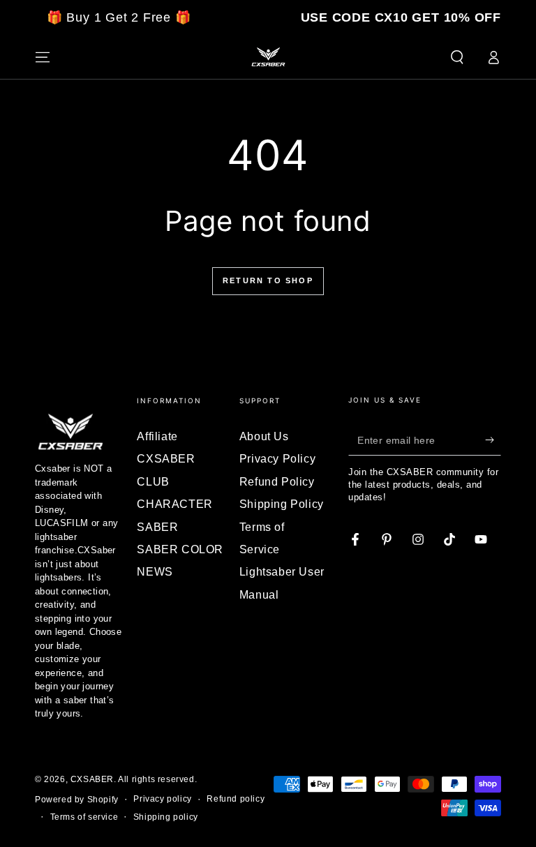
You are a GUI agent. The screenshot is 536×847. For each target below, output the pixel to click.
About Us (264, 436)
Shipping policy (165, 817)
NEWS (154, 572)
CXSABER (92, 779)
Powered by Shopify (77, 799)
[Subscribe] (493, 439)
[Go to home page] (268, 57)
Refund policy (236, 799)
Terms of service (84, 817)
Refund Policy (277, 482)
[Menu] (42, 57)
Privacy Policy (277, 459)
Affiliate (157, 436)
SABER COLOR (180, 549)
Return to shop (268, 280)
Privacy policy (162, 799)
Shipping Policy (281, 504)
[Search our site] (457, 57)
